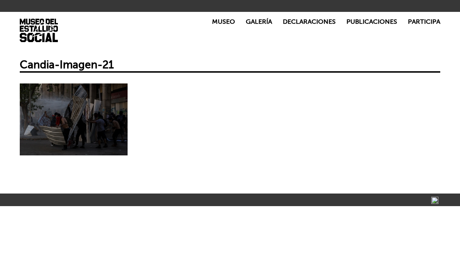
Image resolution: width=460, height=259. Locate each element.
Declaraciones (309, 21)
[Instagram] (434, 200)
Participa (424, 21)
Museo (223, 21)
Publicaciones (371, 21)
